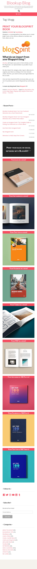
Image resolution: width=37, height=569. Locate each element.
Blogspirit (23, 86)
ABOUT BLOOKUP (8, 530)
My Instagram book (8, 132)
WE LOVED (6, 554)
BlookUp (5, 63)
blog (23, 89)
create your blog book (12, 89)
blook (27, 91)
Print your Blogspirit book (18, 28)
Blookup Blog (18, 3)
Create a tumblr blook (9, 538)
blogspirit (24, 91)
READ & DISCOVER (8, 550)
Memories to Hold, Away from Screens (13, 135)
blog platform (28, 89)
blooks (31, 91)
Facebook (5, 544)
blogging (16, 91)
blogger (11, 91)
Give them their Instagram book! (12, 128)
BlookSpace (6, 534)
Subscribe (7, 516)
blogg (8, 91)
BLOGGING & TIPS (8, 532)
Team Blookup (19, 32)
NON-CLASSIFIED (7, 548)
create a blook (7, 536)
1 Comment (10, 93)
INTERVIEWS (6, 546)
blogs (19, 91)
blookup (4, 93)
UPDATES (5, 552)
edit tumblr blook (7, 542)
